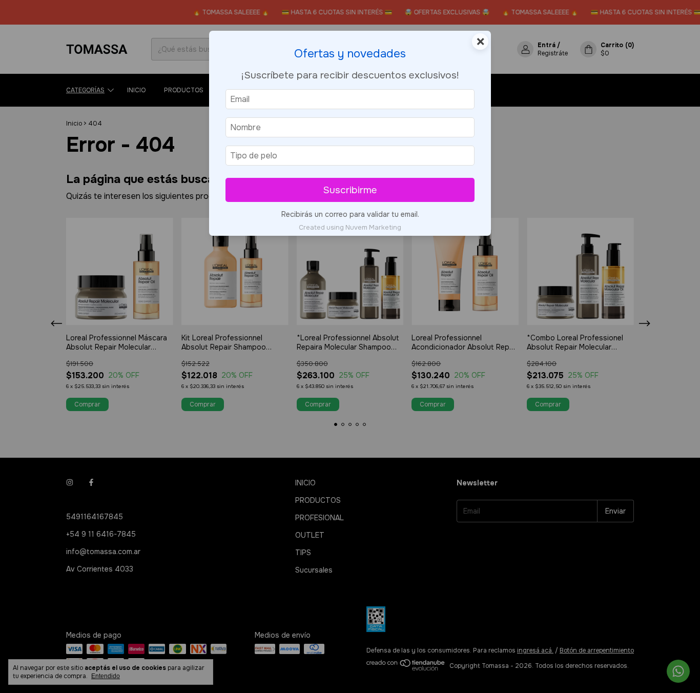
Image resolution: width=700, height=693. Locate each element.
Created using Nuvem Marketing (350, 227)
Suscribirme (350, 190)
